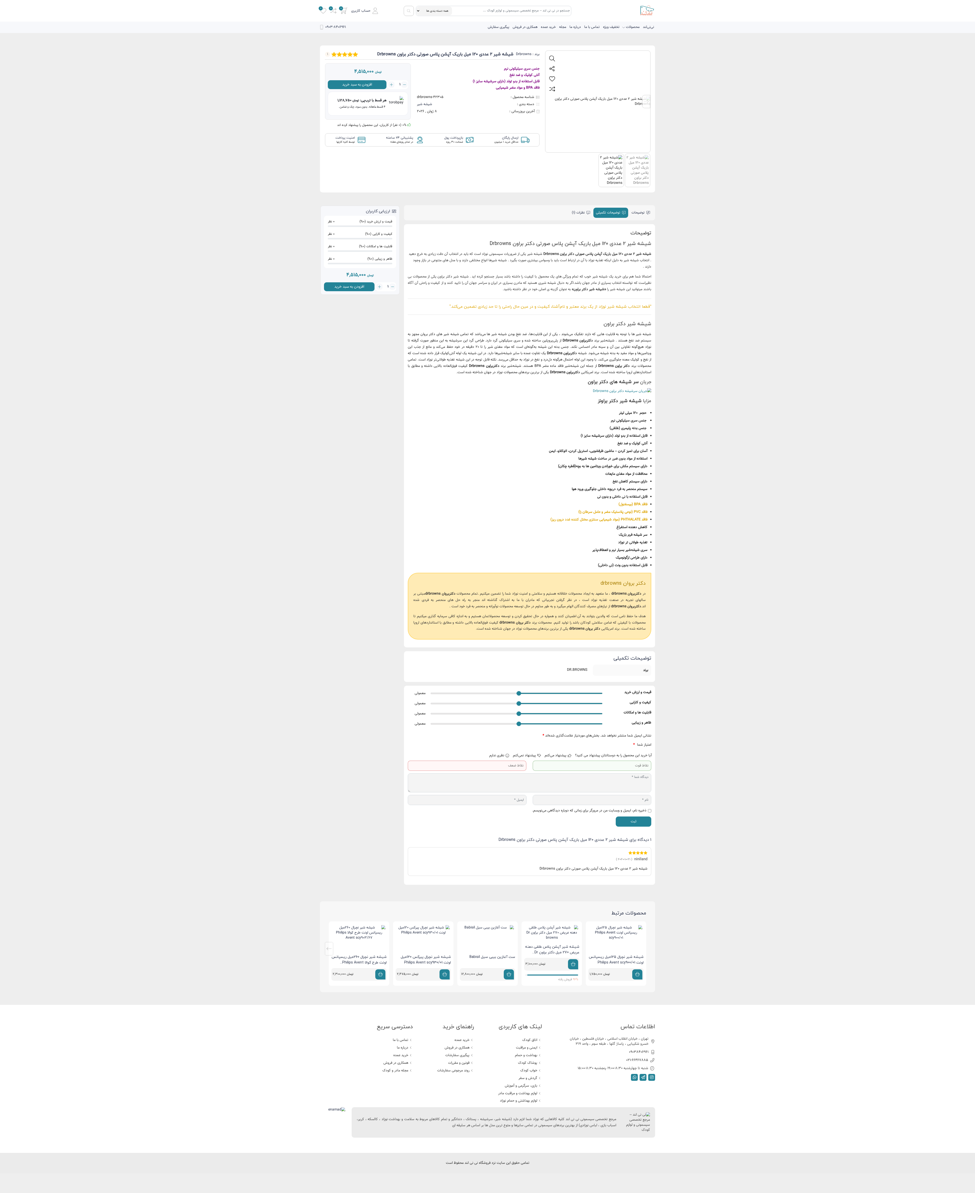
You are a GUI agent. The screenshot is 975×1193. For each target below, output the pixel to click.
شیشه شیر (424, 104)
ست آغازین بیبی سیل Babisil (492, 957)
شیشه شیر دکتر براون (589, 289)
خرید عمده (548, 27)
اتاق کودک (529, 1040)
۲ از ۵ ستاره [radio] (620, 745)
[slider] (519, 693)
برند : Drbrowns (528, 54)
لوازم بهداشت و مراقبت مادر (517, 1093)
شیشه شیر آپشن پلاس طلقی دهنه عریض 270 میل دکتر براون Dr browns (552, 952)
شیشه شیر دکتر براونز (619, 401)
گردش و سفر (527, 1078)
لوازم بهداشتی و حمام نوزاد (518, 1101)
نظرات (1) (578, 213)
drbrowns (619, 594)
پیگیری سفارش (498, 27)
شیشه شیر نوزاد (613, 306)
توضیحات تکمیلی (608, 213)
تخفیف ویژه (611, 27)
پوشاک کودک (527, 1063)
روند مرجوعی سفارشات (453, 1070)
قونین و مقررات (458, 1063)
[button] (364, 11)
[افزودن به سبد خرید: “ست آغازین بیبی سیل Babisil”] (509, 974)
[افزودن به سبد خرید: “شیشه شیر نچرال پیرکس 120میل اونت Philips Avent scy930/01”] (445, 974)
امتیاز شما (642, 744)
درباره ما (575, 27)
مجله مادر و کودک (395, 1070)
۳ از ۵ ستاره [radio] (613, 745)
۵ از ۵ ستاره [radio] (598, 745)
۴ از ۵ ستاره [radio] (605, 745)
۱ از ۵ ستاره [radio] (627, 745)
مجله (562, 27)
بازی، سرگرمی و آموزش (521, 1086)
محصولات (633, 27)
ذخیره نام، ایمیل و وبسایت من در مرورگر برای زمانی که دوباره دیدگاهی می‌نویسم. (589, 810)
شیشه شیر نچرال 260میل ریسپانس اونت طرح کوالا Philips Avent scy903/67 (359, 963)
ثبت (634, 821)
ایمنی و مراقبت (526, 1048)
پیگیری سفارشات (457, 1055)
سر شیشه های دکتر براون (613, 382)
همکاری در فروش (525, 27)
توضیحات (638, 213)
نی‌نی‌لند (648, 27)
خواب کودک (528, 1070)
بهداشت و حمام (526, 1055)
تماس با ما (592, 27)
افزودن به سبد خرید (357, 85)
